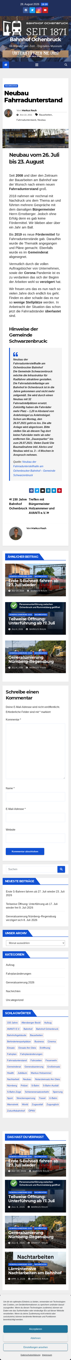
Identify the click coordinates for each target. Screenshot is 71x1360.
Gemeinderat (14, 1066)
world (25, 1104)
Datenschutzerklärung (30, 1355)
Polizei (24, 1085)
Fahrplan (12, 1054)
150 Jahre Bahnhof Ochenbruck (18, 504)
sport (10, 1098)
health (10, 1073)
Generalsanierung (34, 1066)
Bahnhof (28, 1029)
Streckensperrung (26, 1098)
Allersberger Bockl (30, 1022)
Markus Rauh (29, 110)
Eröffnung (45, 1047)
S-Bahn (35, 1085)
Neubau (41, 120)
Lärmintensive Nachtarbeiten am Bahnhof (35, 1270)
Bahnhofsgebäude (16, 1035)
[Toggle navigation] (36, 64)
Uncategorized (15, 1000)
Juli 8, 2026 (18, 1243)
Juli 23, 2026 (18, 1171)
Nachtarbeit (13, 1079)
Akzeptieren (35, 1329)
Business (39, 1041)
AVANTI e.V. (13, 1029)
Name (10, 788)
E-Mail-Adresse (16, 809)
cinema (52, 1041)
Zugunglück (53, 1104)
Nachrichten (11, 86)
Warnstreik (12, 1104)
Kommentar (13, 719)
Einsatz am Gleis (27, 1047)
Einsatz (11, 1047)
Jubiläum (22, 1073)
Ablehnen (36, 1338)
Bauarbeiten (45, 114)
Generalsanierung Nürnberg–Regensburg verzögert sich (31, 661)
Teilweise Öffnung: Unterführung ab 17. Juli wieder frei (31, 623)
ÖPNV (32, 1110)
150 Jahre (12, 1022)
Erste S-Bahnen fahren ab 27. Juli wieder (33, 582)
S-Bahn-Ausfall (50, 1085)
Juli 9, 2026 (18, 1207)
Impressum (47, 1355)
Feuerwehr (51, 1060)
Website (10, 829)
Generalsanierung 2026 (20, 576)
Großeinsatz (53, 1066)
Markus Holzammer (41, 1073)
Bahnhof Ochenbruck (35, 39)
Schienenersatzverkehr (37, 1091)
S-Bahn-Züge (14, 1091)
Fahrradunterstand (26, 120)
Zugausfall (37, 1104)
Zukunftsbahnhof (16, 1110)
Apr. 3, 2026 (18, 1279)
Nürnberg (12, 1085)
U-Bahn (53, 1098)
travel (42, 1098)
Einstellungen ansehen (35, 1347)
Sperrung (58, 1091)
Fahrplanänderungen (18, 973)
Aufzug (10, 965)
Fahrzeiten (36, 1060)
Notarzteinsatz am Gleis (47, 1079)
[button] (66, 64)
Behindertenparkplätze (19, 1041)
